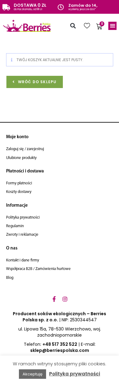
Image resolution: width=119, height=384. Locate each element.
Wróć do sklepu (37, 81)
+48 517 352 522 (59, 344)
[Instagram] (65, 299)
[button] (73, 26)
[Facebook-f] (54, 299)
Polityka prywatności (74, 374)
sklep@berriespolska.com (59, 350)
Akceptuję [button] (32, 374)
